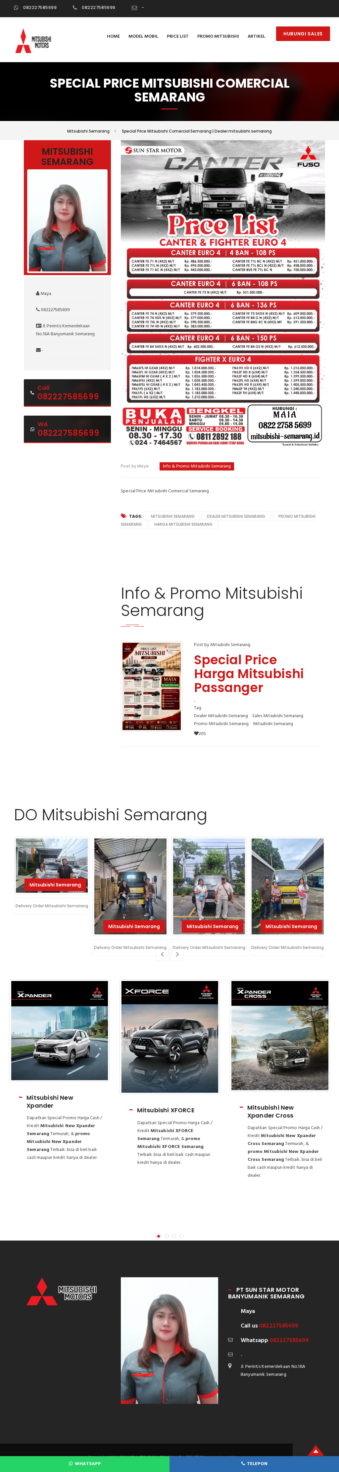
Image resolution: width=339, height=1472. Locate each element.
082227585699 (40, 7)
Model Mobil (143, 36)
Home (113, 36)
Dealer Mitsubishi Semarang (236, 516)
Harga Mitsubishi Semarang (183, 524)
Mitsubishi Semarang (173, 516)
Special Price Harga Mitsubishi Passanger (249, 673)
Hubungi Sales (303, 33)
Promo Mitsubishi (218, 36)
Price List (178, 36)
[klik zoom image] (151, 686)
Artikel (256, 36)
